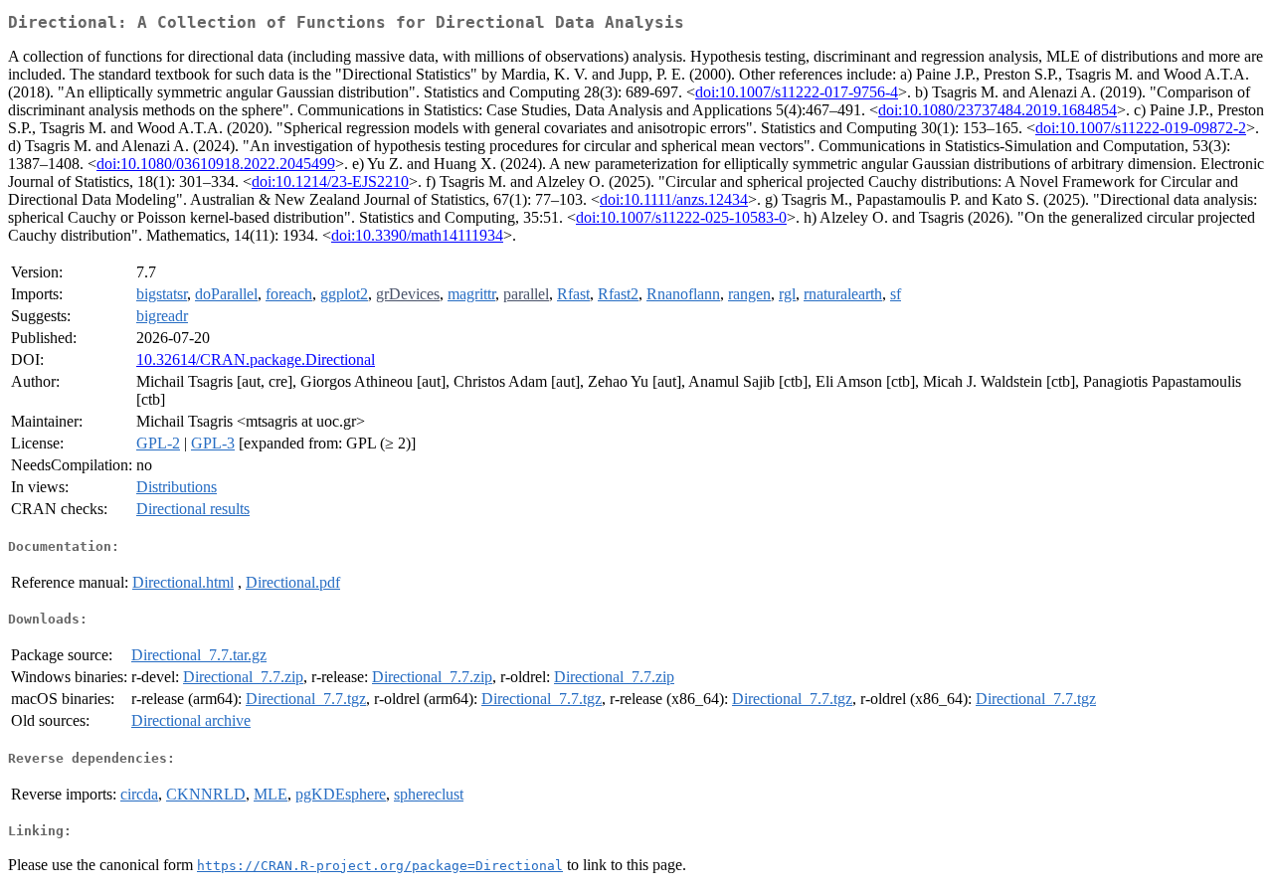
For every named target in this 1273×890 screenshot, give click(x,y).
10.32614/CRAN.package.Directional (255, 359)
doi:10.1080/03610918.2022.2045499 (215, 163)
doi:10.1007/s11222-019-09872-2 (1140, 127)
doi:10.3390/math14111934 (417, 235)
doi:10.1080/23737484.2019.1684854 (997, 109)
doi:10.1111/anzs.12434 (674, 199)
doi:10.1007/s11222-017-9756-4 (796, 92)
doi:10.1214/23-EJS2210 (330, 181)
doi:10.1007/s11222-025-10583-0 (681, 217)
